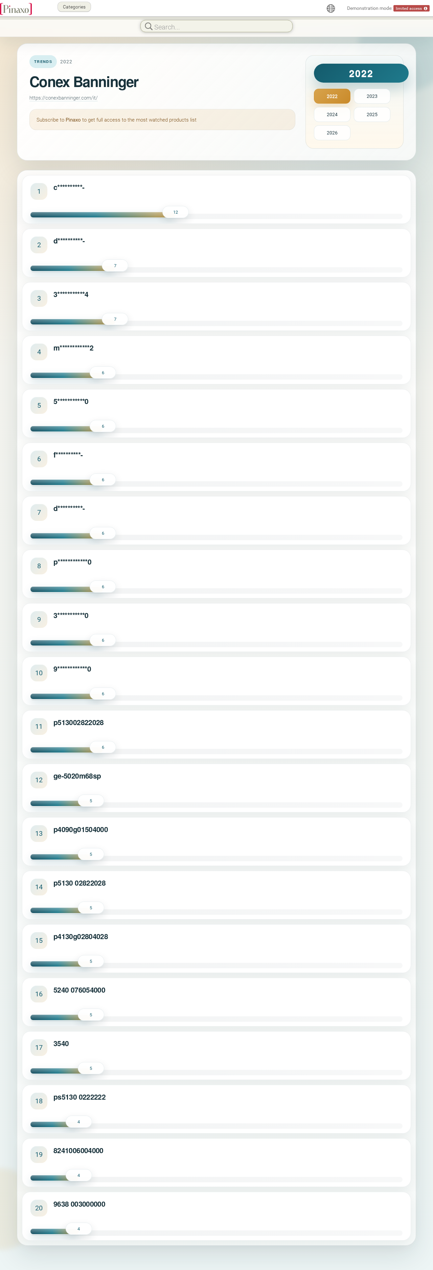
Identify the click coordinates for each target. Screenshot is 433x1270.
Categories (74, 6)
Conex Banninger (83, 81)
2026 (332, 132)
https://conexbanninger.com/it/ (63, 97)
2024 (332, 114)
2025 (372, 114)
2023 (372, 96)
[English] (331, 8)
